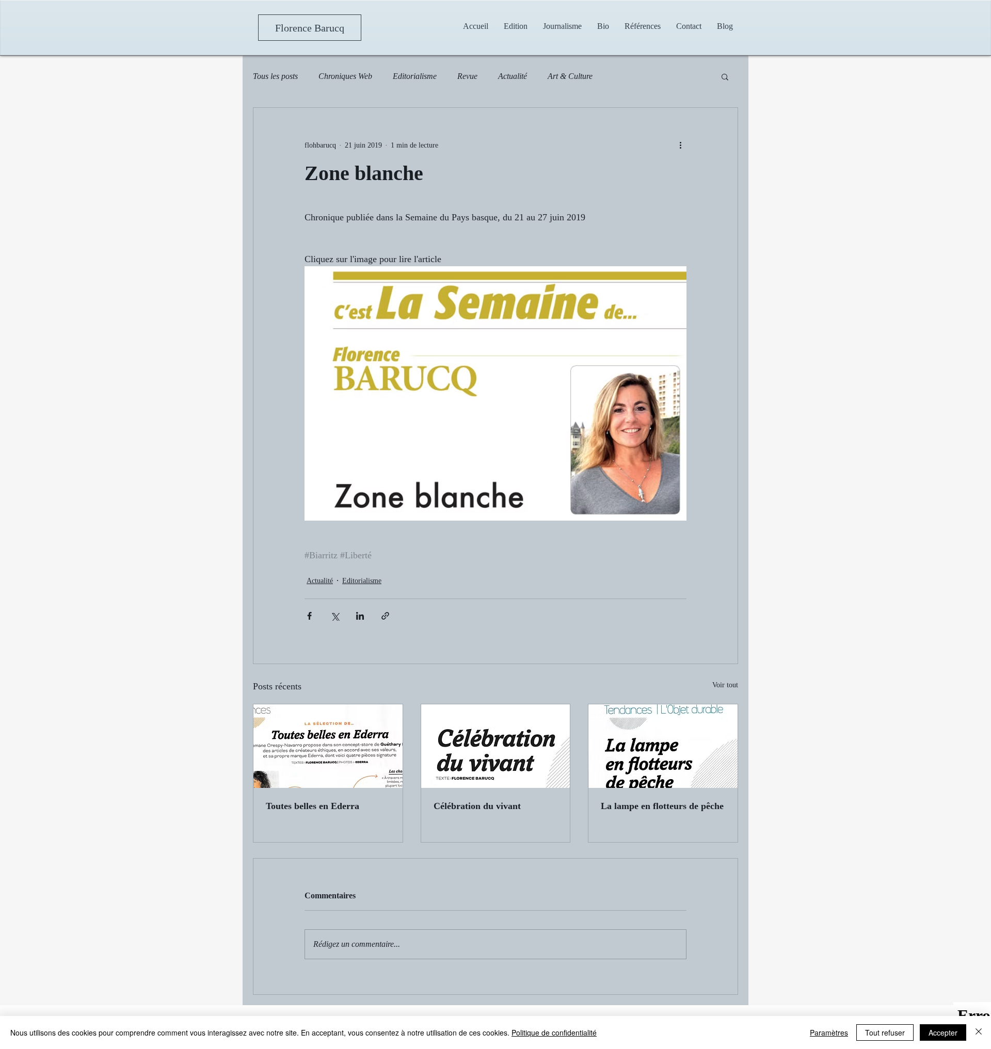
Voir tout (725, 685)
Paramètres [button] (829, 1032)
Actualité (512, 76)
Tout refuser (885, 1032)
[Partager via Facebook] (309, 616)
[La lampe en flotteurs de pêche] (663, 746)
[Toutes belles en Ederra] (328, 746)
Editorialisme (415, 76)
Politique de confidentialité (554, 1032)
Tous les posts (275, 76)
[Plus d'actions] (680, 145)
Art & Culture (570, 76)
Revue (467, 76)
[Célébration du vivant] (495, 746)
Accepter (943, 1032)
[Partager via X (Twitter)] (335, 616)
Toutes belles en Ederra (312, 806)
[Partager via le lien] (385, 616)
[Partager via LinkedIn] (360, 616)
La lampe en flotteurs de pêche (662, 806)
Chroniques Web (345, 76)
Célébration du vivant (477, 806)
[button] (562, 26)
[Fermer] (978, 1032)
